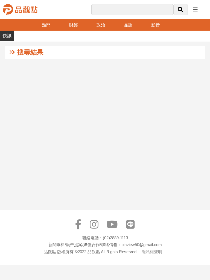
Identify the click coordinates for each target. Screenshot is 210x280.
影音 (155, 25)
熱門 (46, 25)
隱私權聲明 (152, 251)
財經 (73, 25)
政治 (101, 25)
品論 (128, 25)
